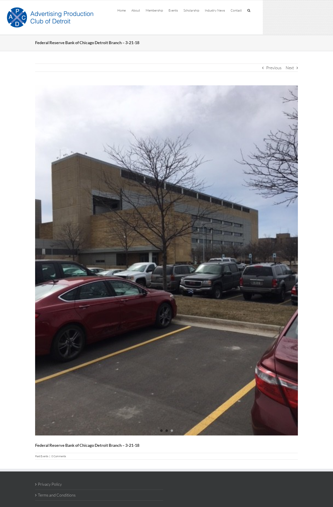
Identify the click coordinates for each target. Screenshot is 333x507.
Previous (274, 67)
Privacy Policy (50, 484)
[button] (248, 10)
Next (290, 67)
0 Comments (58, 456)
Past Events (41, 456)
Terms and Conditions (57, 495)
